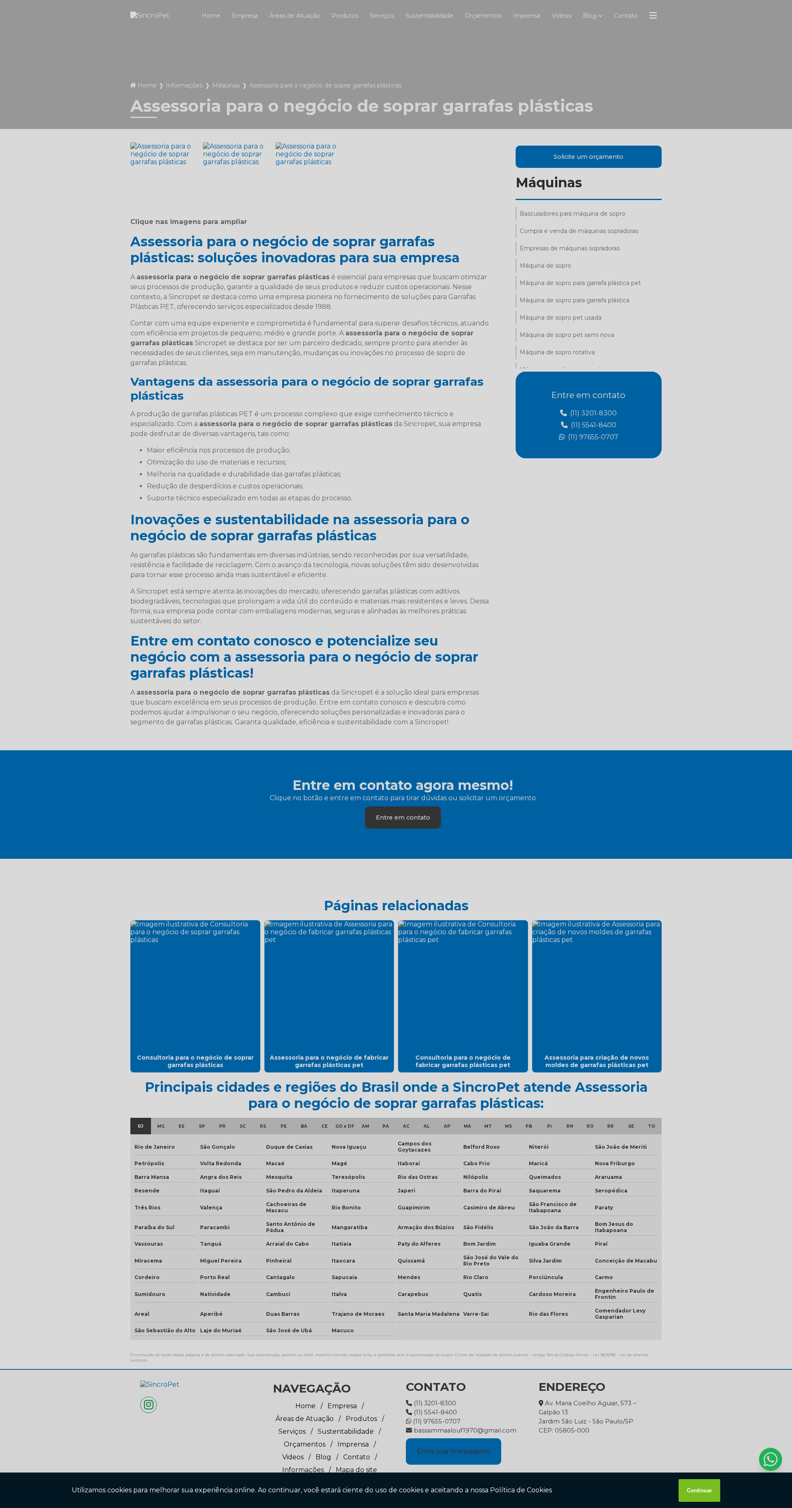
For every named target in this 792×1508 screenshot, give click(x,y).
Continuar (699, 1490)
